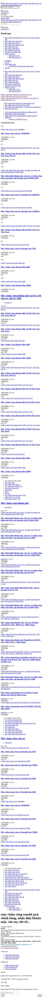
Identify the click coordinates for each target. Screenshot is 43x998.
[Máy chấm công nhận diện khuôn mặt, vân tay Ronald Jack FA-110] (21, 584)
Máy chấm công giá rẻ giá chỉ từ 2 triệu (17, 105)
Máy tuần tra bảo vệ (15, 57)
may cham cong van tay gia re (14, 884)
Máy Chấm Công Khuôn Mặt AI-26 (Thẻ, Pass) (20, 402)
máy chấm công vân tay (12, 484)
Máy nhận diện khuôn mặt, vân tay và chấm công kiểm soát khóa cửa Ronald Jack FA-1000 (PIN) (21, 554)
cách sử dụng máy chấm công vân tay (17, 877)
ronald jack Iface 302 (11, 725)
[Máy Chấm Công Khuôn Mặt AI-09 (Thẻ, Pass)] (17, 412)
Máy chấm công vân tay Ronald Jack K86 (18, 792)
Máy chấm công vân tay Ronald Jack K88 (18, 778)
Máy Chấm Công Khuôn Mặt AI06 (15, 267)
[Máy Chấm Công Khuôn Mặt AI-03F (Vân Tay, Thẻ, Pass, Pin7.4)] (21, 149)
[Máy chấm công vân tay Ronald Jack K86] (15, 788)
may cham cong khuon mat (13, 721)
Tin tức (7, 62)
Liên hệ (7, 68)
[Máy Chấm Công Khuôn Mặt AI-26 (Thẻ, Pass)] (17, 398)
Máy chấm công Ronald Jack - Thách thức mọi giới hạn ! (23, 107)
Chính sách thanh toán (12, 955)
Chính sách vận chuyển (12, 957)
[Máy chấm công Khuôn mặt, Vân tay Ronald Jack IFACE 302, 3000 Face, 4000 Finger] (21, 619)
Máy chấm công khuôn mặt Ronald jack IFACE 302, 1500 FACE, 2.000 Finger (21, 641)
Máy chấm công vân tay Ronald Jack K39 (18, 752)
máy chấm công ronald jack (13, 486)
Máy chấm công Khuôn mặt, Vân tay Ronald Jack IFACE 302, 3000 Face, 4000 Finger (19, 624)
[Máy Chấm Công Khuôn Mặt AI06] (13, 263)
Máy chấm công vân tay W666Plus (15, 133)
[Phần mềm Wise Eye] (8, 100)
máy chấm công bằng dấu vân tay (15, 495)
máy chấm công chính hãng (13, 730)
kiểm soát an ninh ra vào (12, 499)
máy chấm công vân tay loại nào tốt (16, 874)
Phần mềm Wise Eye (11, 109)
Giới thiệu (8, 61)
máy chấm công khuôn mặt (13, 720)
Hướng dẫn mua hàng (12, 965)
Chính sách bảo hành (11, 958)
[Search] (1, 9)
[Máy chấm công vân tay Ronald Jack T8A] (15, 245)
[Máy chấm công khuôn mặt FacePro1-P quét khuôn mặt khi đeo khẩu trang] (21, 689)
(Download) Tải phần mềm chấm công (21, 66)
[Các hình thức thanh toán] (9, 948)
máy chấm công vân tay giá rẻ (14, 881)
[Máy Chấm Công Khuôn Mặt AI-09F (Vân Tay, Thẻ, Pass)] (20, 226)
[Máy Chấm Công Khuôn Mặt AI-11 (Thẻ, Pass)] (17, 441)
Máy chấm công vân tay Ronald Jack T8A (18, 249)
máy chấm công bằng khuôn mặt (15, 734)
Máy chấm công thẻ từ (12, 48)
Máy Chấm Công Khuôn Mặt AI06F (16, 285)
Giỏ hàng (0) (5, 13)
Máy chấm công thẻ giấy (12, 50)
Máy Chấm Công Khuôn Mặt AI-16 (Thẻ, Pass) (20, 389)
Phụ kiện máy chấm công (13, 52)
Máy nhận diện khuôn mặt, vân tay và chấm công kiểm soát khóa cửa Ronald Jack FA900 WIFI (21, 177)
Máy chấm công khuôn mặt (13, 41)
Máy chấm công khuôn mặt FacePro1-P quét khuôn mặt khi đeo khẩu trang (19, 694)
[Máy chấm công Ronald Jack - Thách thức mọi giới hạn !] (19, 98)
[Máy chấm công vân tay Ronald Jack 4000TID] (16, 191)
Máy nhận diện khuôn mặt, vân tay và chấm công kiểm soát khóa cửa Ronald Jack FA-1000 (21, 537)
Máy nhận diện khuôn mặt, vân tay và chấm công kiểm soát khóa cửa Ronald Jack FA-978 (21, 571)
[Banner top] (13, 119)
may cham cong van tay (12, 872)
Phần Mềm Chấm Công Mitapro (15, 114)
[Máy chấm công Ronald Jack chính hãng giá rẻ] (16, 94)
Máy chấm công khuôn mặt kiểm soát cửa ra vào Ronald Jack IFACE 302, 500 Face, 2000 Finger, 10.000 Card (21, 659)
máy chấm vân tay (10, 886)
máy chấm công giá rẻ (12, 488)
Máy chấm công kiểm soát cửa (14, 45)
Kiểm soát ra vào (14, 55)
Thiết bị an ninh (10, 54)
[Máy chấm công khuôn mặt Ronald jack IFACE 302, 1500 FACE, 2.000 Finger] (21, 636)
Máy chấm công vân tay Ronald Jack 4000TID (20, 195)
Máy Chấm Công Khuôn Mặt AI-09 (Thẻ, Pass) (20, 416)
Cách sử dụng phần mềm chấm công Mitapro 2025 (21, 112)
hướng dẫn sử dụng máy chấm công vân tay (18, 879)
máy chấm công (10, 483)
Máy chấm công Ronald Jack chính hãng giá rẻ (19, 103)
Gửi (3, 995)
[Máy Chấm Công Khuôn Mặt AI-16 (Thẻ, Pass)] (17, 385)
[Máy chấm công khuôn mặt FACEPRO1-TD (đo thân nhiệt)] (20, 702)
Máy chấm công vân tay (12, 43)
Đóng (39, 995)
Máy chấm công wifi (11, 47)
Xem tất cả (8, 302)
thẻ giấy (7, 493)
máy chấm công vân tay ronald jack (16, 883)
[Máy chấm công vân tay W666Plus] (13, 129)
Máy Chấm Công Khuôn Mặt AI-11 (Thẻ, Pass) (20, 445)
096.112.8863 (5, 18)
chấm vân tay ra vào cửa (12, 497)
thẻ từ (6, 492)
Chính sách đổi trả (10, 969)
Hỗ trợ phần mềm (10, 64)
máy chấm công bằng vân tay (14, 875)
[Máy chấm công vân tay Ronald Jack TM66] (15, 761)
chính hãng (8, 490)
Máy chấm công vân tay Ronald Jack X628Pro (20, 211)
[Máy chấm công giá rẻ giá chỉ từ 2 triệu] (14, 96)
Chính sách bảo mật (11, 967)
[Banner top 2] (22, 119)
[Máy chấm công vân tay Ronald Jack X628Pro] (16, 207)
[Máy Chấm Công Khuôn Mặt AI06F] (13, 281)
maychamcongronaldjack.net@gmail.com (18, 944)
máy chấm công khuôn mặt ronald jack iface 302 (20, 723)
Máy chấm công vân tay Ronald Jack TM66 (19, 765)
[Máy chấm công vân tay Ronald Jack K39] (15, 748)
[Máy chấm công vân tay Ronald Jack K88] (15, 775)
